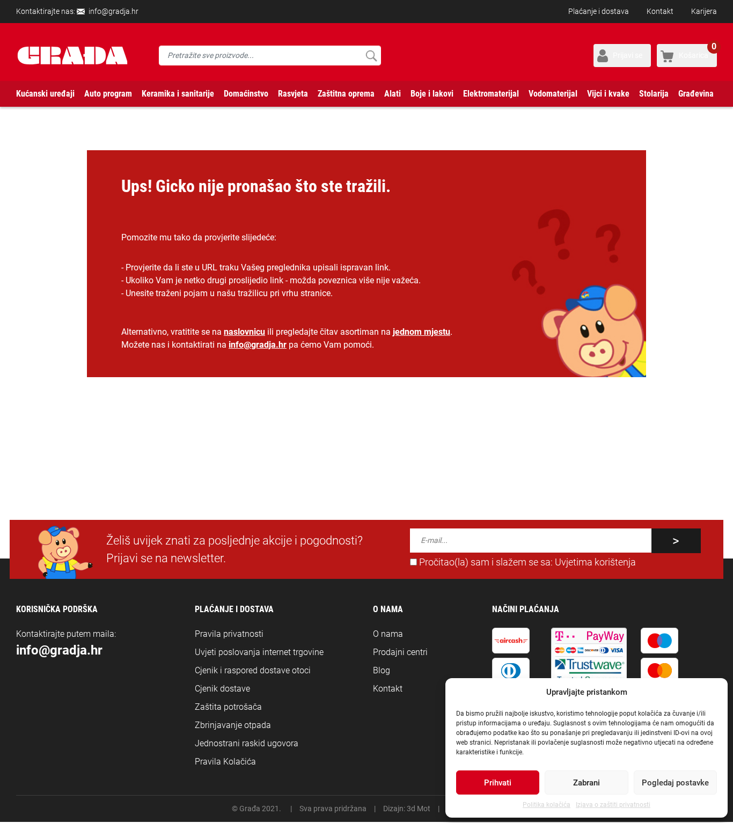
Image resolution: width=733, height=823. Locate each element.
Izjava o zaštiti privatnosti (613, 805)
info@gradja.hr (113, 11)
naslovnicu (244, 332)
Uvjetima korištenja (595, 562)
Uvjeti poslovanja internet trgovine (259, 652)
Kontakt (660, 11)
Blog (381, 670)
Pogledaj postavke (675, 783)
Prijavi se (627, 55)
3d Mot (418, 808)
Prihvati (497, 783)
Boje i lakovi (432, 94)
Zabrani (586, 783)
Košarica (697, 52)
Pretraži (371, 55)
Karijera (704, 11)
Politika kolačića (546, 805)
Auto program (108, 94)
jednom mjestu (421, 332)
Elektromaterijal (491, 94)
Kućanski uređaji (45, 94)
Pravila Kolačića (225, 761)
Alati (392, 94)
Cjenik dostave (222, 689)
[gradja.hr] (72, 55)
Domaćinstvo (246, 94)
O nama (388, 634)
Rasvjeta (293, 94)
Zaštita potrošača (228, 707)
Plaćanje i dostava (598, 11)
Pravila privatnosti (229, 634)
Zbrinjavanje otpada (233, 725)
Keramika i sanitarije (178, 94)
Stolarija (654, 94)
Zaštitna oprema (346, 94)
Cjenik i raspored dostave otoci (253, 670)
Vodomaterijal (553, 94)
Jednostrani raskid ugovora (246, 743)
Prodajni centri (400, 652)
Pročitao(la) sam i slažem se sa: (526, 562)
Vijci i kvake (608, 94)
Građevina (696, 94)
